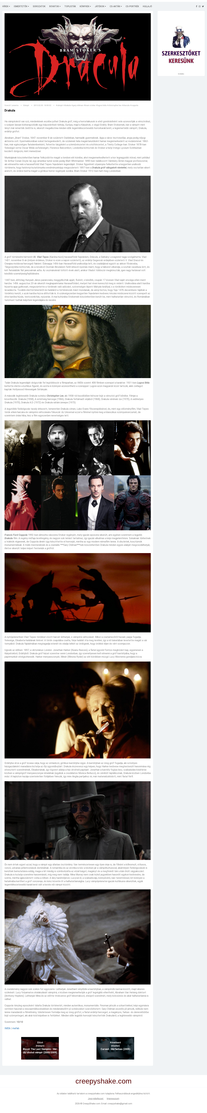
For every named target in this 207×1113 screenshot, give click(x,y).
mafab (15, 1028)
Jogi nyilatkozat (96, 1098)
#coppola (134, 105)
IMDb (7, 1028)
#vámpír (59, 105)
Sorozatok (39, 6)
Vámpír (26, 105)
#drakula (67, 105)
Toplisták (70, 6)
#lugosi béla (101, 105)
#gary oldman (77, 105)
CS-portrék (132, 6)
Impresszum (113, 1098)
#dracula (126, 105)
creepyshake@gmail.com (119, 1103)
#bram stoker (89, 105)
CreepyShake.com (91, 1103)
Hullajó (147, 6)
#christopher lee (114, 105)
